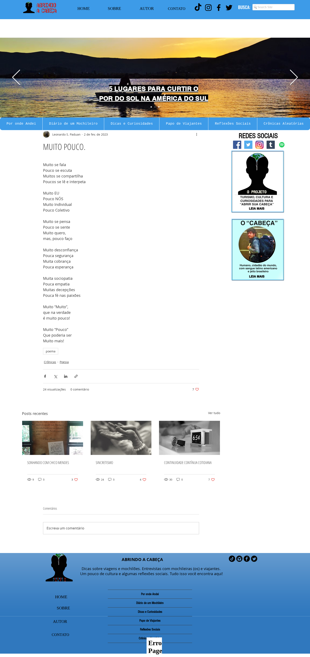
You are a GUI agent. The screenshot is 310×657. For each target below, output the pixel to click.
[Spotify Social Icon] (282, 145)
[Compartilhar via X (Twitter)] (55, 376)
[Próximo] (294, 77)
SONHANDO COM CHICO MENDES (48, 462)
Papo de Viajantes (149, 620)
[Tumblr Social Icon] (271, 145)
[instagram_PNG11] (259, 145)
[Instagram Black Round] (239, 559)
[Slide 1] (151, 107)
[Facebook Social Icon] (237, 145)
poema (50, 351)
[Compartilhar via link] (76, 376)
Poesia (64, 362)
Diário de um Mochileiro (150, 603)
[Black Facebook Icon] (218, 7)
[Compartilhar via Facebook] (45, 376)
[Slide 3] (158, 107)
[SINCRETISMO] (121, 438)
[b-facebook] (247, 559)
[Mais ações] (196, 134)
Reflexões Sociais (150, 629)
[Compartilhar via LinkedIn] (66, 376)
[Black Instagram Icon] (208, 7)
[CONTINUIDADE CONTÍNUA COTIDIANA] (189, 438)
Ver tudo (214, 413)
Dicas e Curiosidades (150, 612)
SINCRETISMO (104, 462)
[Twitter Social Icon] (248, 145)
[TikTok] (198, 7)
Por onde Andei (150, 594)
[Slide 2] (155, 107)
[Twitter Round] (254, 559)
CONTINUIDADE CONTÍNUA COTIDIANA (188, 462)
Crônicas (50, 362)
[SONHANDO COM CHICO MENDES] (52, 438)
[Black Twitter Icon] (229, 7)
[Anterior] (16, 77)
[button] (21, 123)
